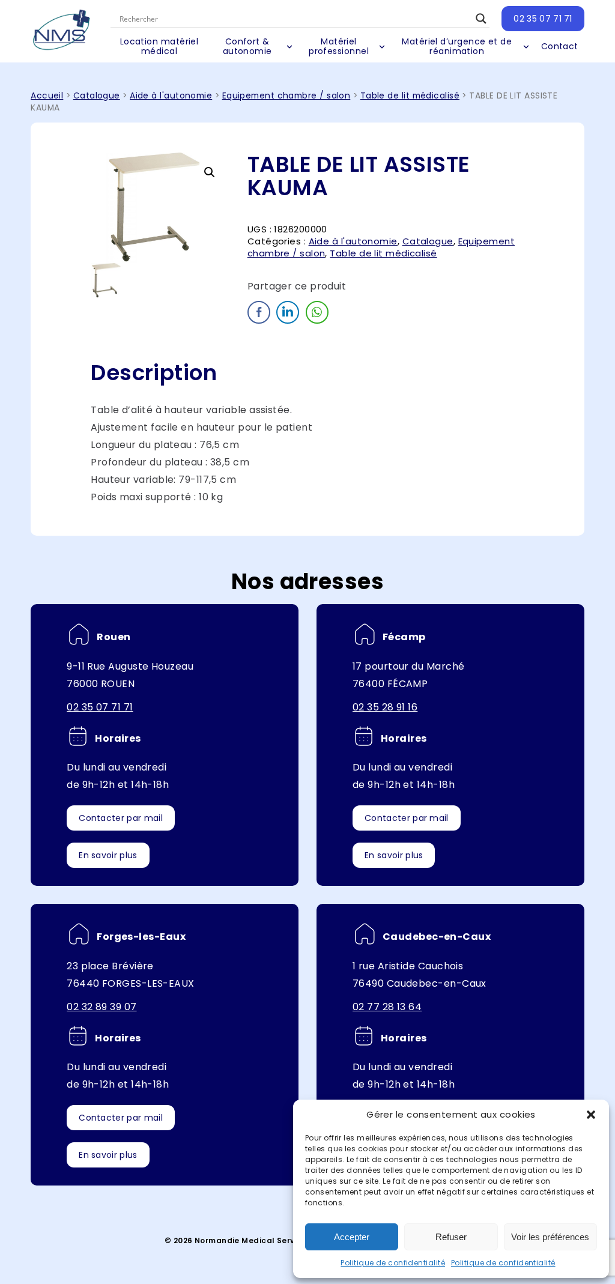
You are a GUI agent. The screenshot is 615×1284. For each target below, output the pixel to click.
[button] (591, 1115)
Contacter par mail (121, 818)
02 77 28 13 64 (387, 1007)
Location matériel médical (159, 46)
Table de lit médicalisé (409, 95)
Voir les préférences (550, 1237)
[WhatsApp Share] (317, 312)
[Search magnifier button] (481, 18)
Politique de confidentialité (393, 1263)
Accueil (47, 95)
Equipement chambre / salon (286, 95)
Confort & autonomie (247, 46)
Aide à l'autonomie (171, 95)
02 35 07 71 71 (543, 19)
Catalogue (96, 95)
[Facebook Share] (258, 312)
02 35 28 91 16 (385, 707)
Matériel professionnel (339, 46)
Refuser (451, 1237)
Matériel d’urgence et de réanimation (457, 46)
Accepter (351, 1237)
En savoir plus (108, 855)
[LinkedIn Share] (287, 312)
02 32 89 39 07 (101, 1007)
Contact (559, 46)
